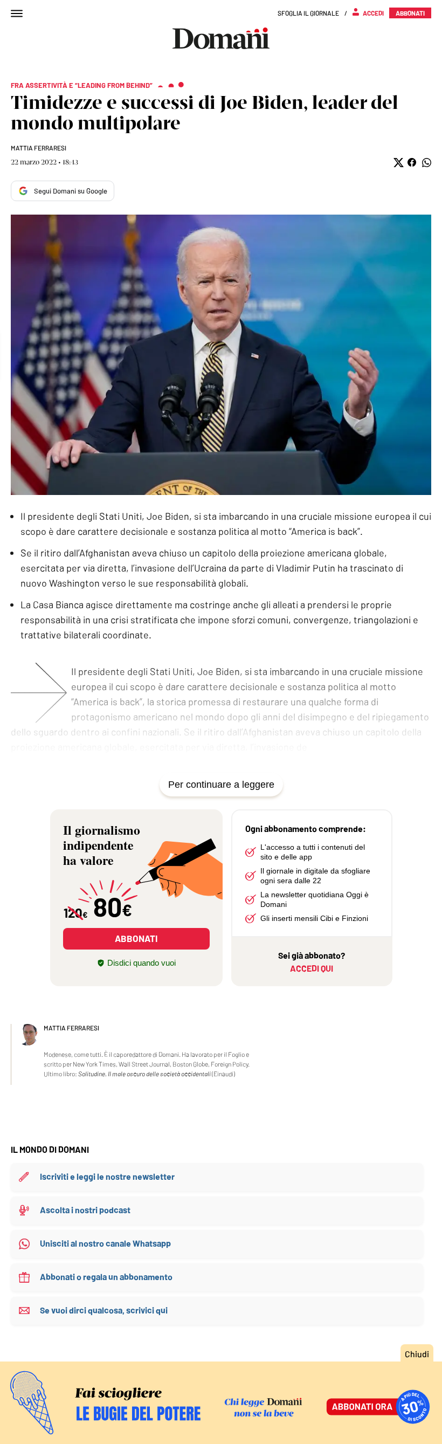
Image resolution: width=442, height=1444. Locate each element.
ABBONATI (136, 938)
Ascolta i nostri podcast (85, 1210)
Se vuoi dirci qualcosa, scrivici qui (104, 1310)
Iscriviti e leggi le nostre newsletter (107, 1176)
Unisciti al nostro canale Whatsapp (105, 1243)
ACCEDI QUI (311, 968)
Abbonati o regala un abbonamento (106, 1276)
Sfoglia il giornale (308, 13)
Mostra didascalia (221, 355)
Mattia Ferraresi (38, 148)
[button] (397, 162)
